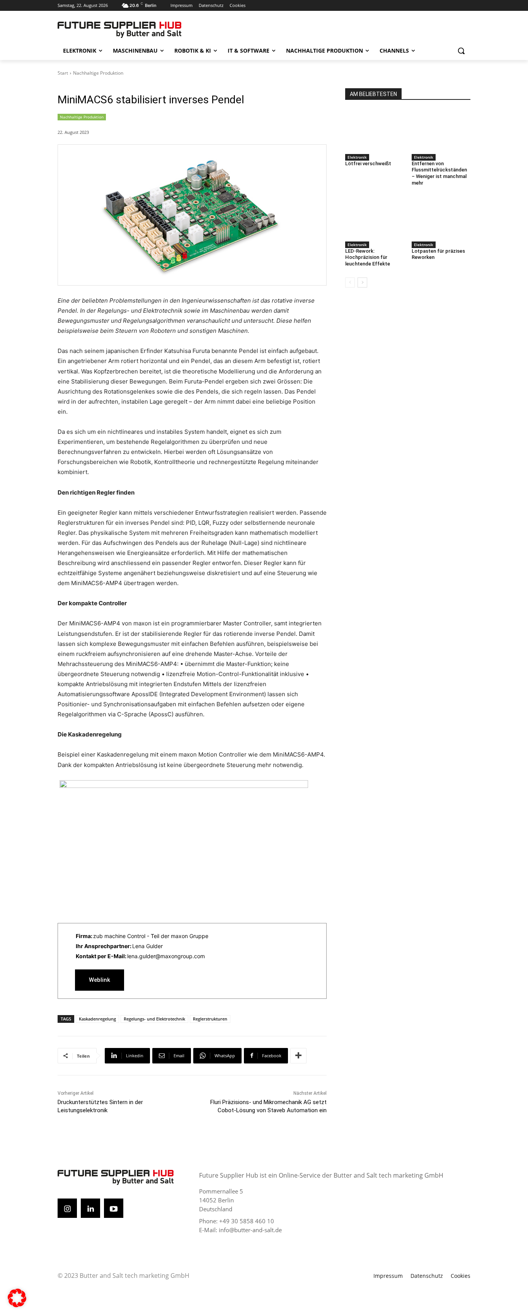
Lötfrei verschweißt (368, 163)
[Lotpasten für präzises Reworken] (441, 217)
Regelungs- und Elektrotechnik (154, 1019)
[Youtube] (113, 1208)
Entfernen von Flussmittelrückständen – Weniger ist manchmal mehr (439, 173)
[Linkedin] (90, 1208)
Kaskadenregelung (97, 1019)
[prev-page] (350, 282)
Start (63, 73)
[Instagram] (67, 1208)
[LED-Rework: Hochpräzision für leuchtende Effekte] (374, 217)
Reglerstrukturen (210, 1019)
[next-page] (362, 282)
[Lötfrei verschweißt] (374, 130)
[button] (461, 50)
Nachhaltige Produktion (98, 73)
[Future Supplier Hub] (119, 30)
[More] (298, 1055)
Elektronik (357, 157)
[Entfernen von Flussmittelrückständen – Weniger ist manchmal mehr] (441, 130)
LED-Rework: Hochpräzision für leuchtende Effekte (367, 257)
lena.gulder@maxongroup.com (166, 956)
